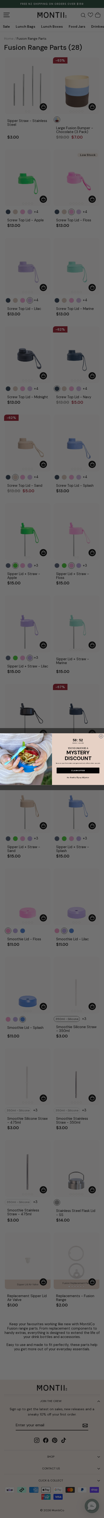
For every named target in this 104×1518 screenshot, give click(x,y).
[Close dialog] (101, 736)
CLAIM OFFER (78, 770)
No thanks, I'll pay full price (78, 777)
